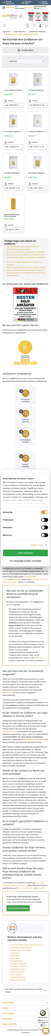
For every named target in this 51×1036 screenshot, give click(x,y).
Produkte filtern (27, 50)
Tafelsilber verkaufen (18, 977)
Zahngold (41, 888)
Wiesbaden (17, 579)
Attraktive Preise (28, 2)
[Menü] (47, 1010)
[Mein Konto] (40, 25)
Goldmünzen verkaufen (19, 966)
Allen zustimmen (25, 553)
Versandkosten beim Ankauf (20, 948)
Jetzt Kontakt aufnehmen (18, 908)
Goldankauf (14, 953)
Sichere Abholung (45, 2)
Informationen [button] (8, 1013)
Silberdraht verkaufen (18, 980)
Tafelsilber (29, 888)
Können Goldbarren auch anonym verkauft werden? (26, 267)
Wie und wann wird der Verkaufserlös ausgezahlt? (26, 252)
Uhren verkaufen (16, 975)
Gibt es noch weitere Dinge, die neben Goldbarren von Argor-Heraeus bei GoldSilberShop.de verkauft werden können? (26, 272)
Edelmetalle (38, 658)
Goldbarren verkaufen (18, 964)
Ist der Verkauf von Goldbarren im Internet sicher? (26, 255)
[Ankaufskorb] (46, 25)
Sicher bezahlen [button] (9, 1024)
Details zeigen (37, 545)
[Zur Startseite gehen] (12, 16)
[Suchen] (34, 25)
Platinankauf (15, 958)
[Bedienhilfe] (27, 25)
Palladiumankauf (16, 961)
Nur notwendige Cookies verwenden (25, 561)
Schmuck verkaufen (17, 972)
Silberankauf (14, 956)
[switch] (42, 1025)
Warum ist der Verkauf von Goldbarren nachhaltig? (26, 257)
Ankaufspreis (7, 693)
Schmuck (21, 888)
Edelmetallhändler (9, 732)
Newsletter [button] (7, 1019)
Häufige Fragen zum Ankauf (20, 950)
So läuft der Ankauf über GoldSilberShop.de (26, 945)
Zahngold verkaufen (17, 969)
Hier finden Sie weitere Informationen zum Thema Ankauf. (24, 990)
